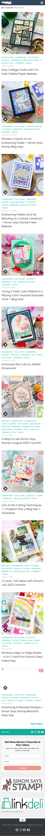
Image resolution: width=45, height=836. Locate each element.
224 (41, 595)
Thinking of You (9, 432)
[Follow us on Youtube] (42, 732)
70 (42, 670)
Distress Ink (35, 424)
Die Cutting (33, 57)
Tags (25, 429)
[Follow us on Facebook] (39, 732)
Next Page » (37, 723)
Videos (28, 63)
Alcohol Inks (7, 57)
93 (42, 236)
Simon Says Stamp (30, 60)
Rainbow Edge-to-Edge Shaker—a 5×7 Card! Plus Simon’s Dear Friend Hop (22, 657)
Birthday (6, 421)
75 (42, 83)
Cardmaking (20, 57)
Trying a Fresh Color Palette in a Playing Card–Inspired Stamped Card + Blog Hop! (22, 295)
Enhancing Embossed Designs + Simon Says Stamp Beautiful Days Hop (22, 711)
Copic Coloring (9, 424)
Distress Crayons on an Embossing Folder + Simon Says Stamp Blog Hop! (22, 143)
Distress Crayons (34, 126)
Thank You (34, 429)
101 (42, 453)
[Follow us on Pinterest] (32, 732)
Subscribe (22, 768)
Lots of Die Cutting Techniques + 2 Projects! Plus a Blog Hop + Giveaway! (21, 509)
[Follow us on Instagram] (35, 732)
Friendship (16, 60)
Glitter (15, 640)
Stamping (19, 63)
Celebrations (30, 421)
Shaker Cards (27, 640)
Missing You (27, 426)
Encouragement (17, 202)
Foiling (5, 205)
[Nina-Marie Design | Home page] (8, 2)
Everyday (6, 60)
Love (14, 282)
